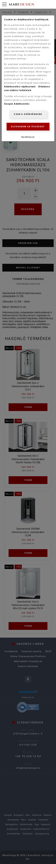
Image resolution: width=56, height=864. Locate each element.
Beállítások (27, 137)
